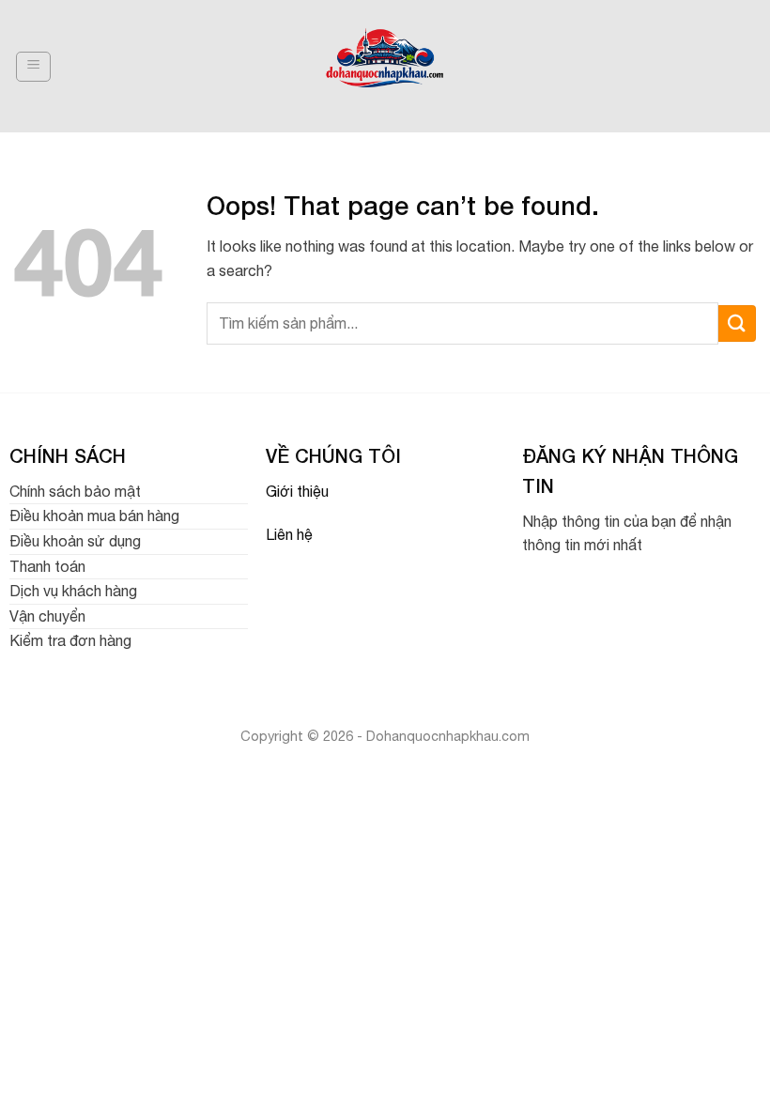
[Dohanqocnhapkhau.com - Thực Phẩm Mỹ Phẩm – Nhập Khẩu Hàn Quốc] (385, 66)
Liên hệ (289, 534)
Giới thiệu (297, 491)
